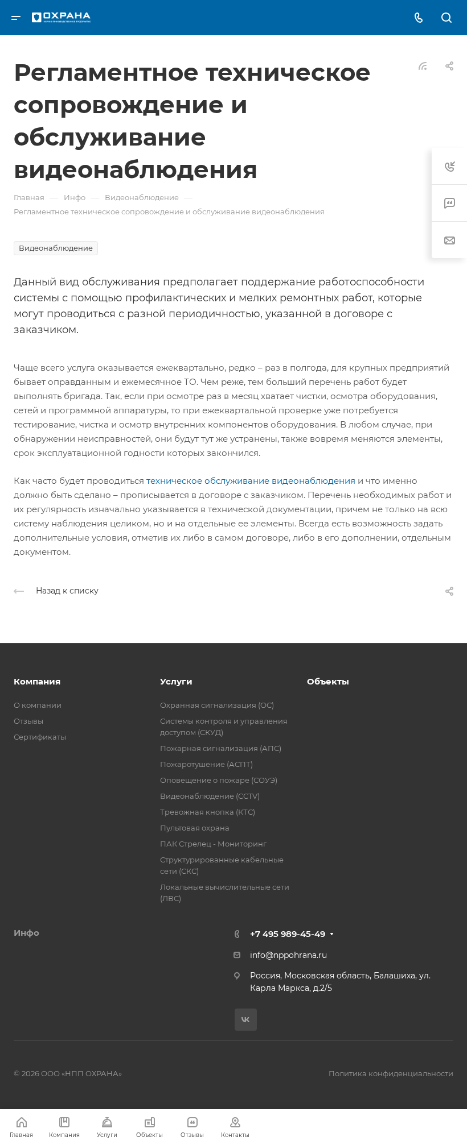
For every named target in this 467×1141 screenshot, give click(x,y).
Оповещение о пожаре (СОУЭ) (218, 780)
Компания (37, 681)
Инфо (26, 932)
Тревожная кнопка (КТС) (207, 811)
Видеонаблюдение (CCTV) (210, 795)
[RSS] (423, 65)
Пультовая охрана (195, 827)
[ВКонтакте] (246, 1020)
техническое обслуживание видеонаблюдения (250, 480)
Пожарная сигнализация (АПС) (220, 748)
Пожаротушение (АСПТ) (206, 764)
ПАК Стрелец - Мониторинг (213, 843)
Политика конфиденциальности (391, 1073)
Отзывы (28, 720)
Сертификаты (40, 736)
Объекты (328, 681)
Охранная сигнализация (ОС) (217, 705)
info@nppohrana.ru (288, 955)
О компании (38, 705)
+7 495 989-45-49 (287, 933)
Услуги (176, 681)
